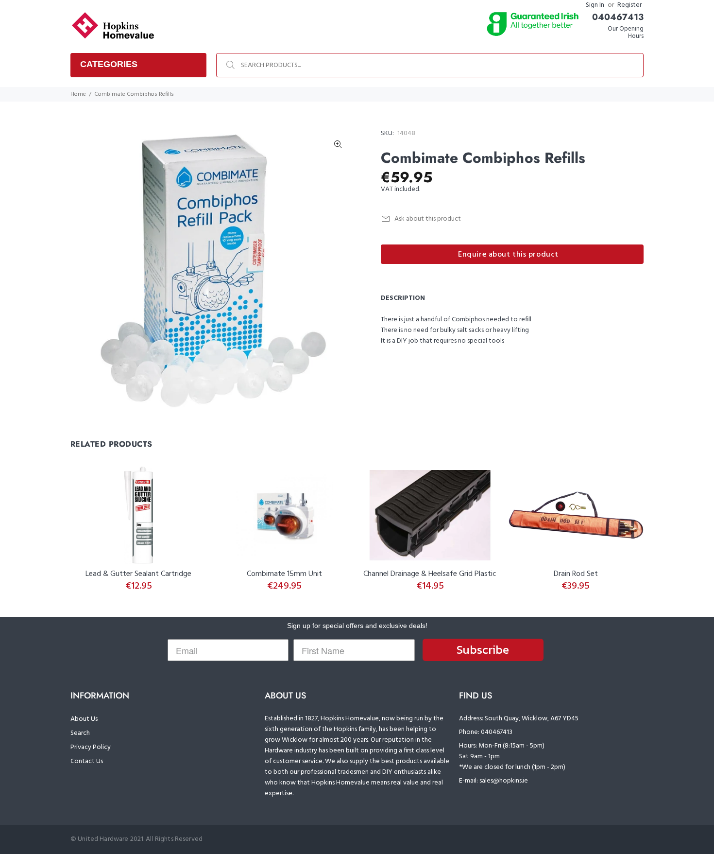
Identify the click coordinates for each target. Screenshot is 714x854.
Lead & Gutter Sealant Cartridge (138, 574)
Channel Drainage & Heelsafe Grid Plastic (429, 574)
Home (78, 94)
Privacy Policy (90, 747)
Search (80, 733)
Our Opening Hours (626, 32)
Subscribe (483, 649)
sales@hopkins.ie (503, 780)
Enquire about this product (508, 254)
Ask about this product (427, 219)
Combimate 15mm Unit (284, 574)
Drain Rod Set (576, 574)
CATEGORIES (108, 64)
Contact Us (86, 761)
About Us (84, 719)
